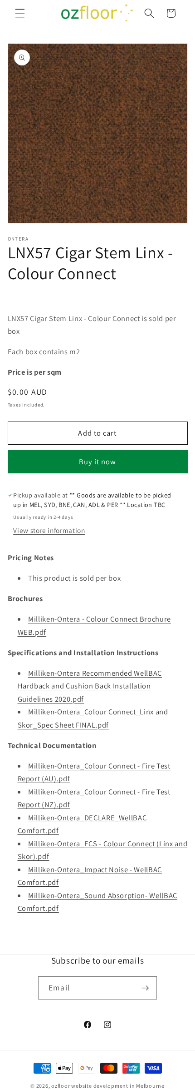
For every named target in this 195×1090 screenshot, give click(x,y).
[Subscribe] (145, 988)
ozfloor (60, 1085)
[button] (20, 13)
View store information (49, 530)
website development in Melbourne (118, 1085)
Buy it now (98, 462)
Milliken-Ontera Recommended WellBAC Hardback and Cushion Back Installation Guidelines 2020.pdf (90, 686)
